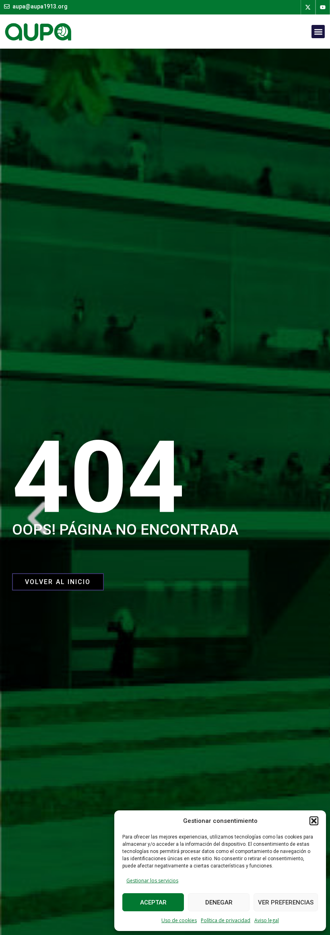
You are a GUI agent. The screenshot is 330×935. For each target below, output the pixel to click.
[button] (314, 821)
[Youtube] (323, 7)
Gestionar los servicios (152, 880)
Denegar (219, 902)
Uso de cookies (179, 920)
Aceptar (153, 902)
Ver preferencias (286, 902)
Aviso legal (266, 920)
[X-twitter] (308, 7)
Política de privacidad (225, 920)
